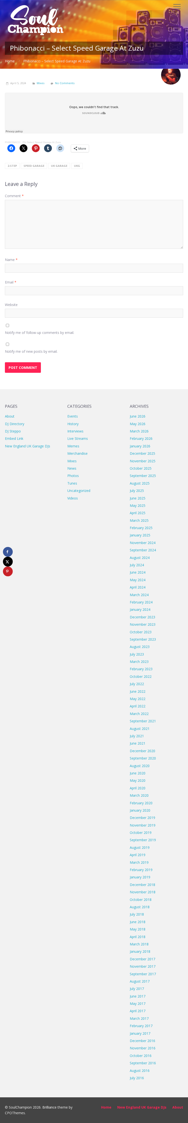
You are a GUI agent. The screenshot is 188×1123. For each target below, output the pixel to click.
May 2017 (137, 1003)
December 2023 (142, 617)
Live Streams (77, 438)
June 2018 (137, 921)
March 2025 (139, 520)
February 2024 (141, 602)
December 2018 (142, 884)
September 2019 (143, 840)
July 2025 (137, 490)
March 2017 (139, 1018)
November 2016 (142, 1048)
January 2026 (140, 446)
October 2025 (141, 468)
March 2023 (139, 661)
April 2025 (137, 512)
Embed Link (14, 438)
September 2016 (143, 1063)
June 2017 (137, 996)
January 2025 (140, 535)
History (73, 423)
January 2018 (140, 951)
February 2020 (141, 803)
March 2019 (139, 862)
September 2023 (143, 639)
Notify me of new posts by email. (31, 351)
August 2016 (140, 1070)
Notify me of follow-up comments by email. (39, 332)
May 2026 (137, 423)
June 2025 (137, 498)
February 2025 (141, 527)
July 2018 (137, 914)
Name (11, 259)
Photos (73, 475)
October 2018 (141, 899)
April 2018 (137, 936)
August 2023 (140, 646)
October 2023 (141, 632)
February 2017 (141, 1025)
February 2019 (141, 869)
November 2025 (142, 461)
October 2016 (141, 1055)
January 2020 (140, 810)
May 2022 (137, 698)
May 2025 (137, 505)
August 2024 (140, 557)
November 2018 (142, 892)
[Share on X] (8, 562)
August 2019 (140, 847)
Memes (73, 446)
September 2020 (143, 758)
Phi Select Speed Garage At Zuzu (42, 142)
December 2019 (142, 817)
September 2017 (143, 974)
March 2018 (139, 944)
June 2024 (137, 572)
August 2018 (140, 907)
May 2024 (137, 580)
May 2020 (137, 780)
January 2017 (140, 1033)
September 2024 (143, 550)
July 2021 (137, 736)
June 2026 (137, 416)
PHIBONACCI (12, 142)
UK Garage (59, 166)
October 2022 (141, 676)
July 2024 (137, 565)
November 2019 (142, 825)
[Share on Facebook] (8, 552)
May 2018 (137, 929)
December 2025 (142, 453)
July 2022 (137, 683)
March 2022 (139, 713)
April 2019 (137, 854)
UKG (77, 166)
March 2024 (139, 594)
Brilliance (49, 1107)
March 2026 (139, 431)
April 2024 (137, 587)
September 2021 (143, 721)
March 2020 (139, 795)
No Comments (64, 83)
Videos (72, 498)
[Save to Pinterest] (8, 571)
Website (11, 304)
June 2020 (137, 773)
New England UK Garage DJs (27, 446)
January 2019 (140, 877)
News (71, 468)
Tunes (72, 483)
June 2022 (137, 691)
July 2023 (137, 654)
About (9, 416)
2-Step (12, 166)
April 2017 (137, 1011)
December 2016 (142, 1040)
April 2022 (137, 706)
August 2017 (140, 981)
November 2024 (142, 542)
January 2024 (140, 609)
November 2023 (142, 624)
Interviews (75, 431)
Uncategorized (78, 490)
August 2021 (140, 728)
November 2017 (142, 966)
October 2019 (141, 832)
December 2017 (142, 959)
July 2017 (137, 988)
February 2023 (141, 669)
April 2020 (137, 788)
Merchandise (77, 453)
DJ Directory (14, 423)
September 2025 (143, 475)
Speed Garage (34, 166)
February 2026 (141, 438)
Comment (14, 195)
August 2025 (140, 483)
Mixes (40, 83)
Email (10, 282)
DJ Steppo (13, 431)
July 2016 (137, 1078)
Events (72, 416)
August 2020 (140, 765)
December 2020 (142, 751)
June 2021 (137, 743)
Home (10, 61)
